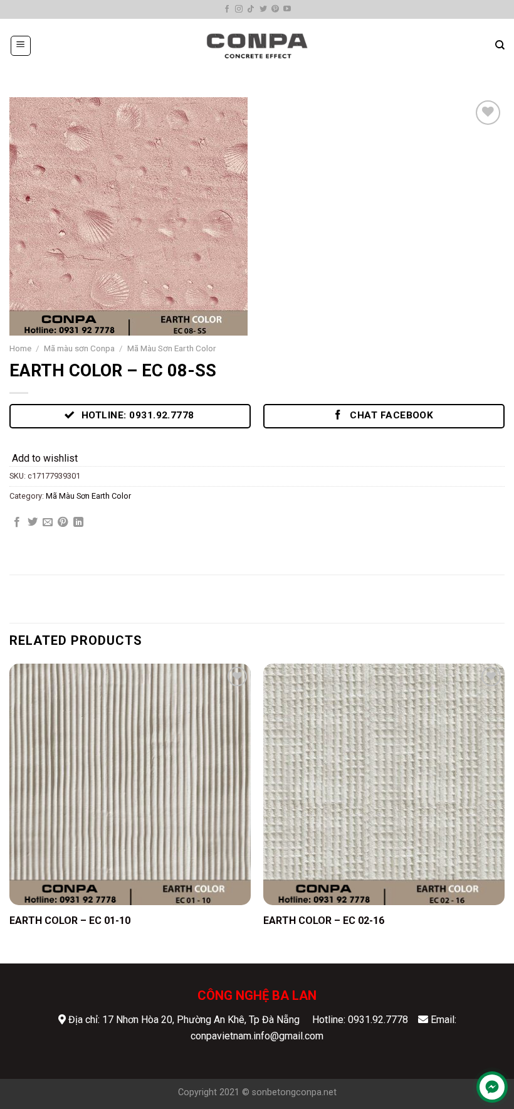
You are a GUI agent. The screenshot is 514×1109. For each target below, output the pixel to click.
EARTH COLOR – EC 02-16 (323, 920)
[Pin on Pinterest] (63, 522)
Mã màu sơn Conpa (79, 348)
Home (20, 348)
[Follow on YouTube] (287, 9)
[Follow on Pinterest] (275, 9)
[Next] (504, 812)
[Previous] (10, 812)
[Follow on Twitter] (263, 9)
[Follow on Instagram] (239, 9)
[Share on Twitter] (33, 522)
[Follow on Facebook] (227, 9)
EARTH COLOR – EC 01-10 (69, 920)
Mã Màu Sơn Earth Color (171, 348)
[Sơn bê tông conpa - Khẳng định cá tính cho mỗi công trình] (257, 45)
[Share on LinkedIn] (78, 522)
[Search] (500, 45)
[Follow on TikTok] (250, 9)
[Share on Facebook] (17, 522)
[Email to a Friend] (48, 522)
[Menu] (21, 46)
